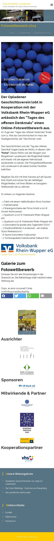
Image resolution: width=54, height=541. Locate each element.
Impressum (10, 521)
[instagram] (27, 302)
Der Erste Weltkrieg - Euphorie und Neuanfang (26, 488)
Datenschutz (10, 517)
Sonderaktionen (25, 33)
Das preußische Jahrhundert (17, 492)
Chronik (12, 33)
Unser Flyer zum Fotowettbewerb (18, 254)
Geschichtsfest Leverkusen (16, 3)
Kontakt (8, 512)
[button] (7, 295)
